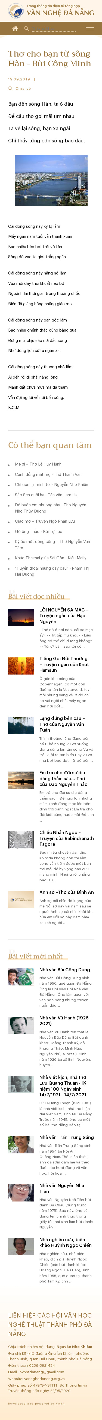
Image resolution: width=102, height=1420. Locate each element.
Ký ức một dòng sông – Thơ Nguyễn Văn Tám (52, 545)
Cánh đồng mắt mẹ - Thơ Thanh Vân (48, 475)
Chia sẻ (23, 88)
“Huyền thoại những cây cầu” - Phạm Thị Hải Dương (52, 571)
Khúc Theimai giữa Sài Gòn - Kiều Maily (50, 558)
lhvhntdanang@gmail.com (42, 1372)
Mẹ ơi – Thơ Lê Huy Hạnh (38, 464)
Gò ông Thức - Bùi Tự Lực (38, 532)
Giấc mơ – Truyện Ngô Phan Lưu (45, 521)
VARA (60, 1404)
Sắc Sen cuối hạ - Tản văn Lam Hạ (46, 495)
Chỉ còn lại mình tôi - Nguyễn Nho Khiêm (52, 485)
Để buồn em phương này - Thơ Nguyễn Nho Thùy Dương (50, 508)
